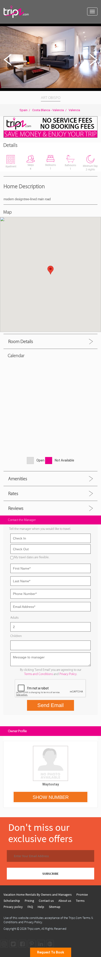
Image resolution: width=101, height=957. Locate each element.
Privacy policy (13, 907)
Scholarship (12, 900)
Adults (14, 618)
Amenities (17, 478)
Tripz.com (33, 928)
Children (16, 636)
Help (41, 907)
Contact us (46, 900)
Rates (13, 493)
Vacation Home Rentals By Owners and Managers (38, 894)
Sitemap (54, 907)
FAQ (30, 907)
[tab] (50, 341)
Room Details (20, 341)
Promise (82, 894)
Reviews (15, 508)
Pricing (29, 900)
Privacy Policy (68, 674)
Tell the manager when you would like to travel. (40, 529)
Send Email (50, 705)
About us (64, 900)
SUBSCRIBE (50, 873)
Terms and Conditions (38, 674)
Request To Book (50, 952)
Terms (80, 900)
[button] (97, 27)
